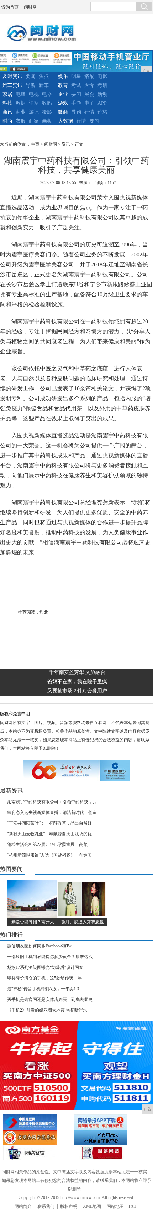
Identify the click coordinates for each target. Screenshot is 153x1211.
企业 (63, 94)
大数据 (65, 121)
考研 (102, 85)
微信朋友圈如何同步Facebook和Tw (39, 946)
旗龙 (43, 612)
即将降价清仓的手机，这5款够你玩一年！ (46, 978)
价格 (102, 112)
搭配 (89, 76)
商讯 (7, 112)
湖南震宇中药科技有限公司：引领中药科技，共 (52, 801)
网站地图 (115, 1206)
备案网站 (109, 1152)
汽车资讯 (12, 85)
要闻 (31, 76)
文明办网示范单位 (37, 1137)
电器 (47, 94)
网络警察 (38, 1152)
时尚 (7, 121)
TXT (132, 1206)
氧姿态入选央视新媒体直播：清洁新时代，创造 (52, 812)
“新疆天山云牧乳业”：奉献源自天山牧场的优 (49, 833)
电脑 (21, 94)
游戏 (63, 103)
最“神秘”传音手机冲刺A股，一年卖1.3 (43, 988)
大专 (89, 85)
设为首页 (10, 7)
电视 (34, 94)
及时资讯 (12, 76)
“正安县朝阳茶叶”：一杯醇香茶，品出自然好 (49, 823)
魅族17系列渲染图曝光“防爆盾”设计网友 (45, 967)
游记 (34, 112)
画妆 (47, 121)
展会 (89, 94)
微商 (63, 112)
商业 (21, 112)
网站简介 (23, 1206)
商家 (34, 121)
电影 (102, 76)
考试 (76, 85)
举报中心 (108, 1137)
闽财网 (30, 7)
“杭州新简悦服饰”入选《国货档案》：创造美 (49, 855)
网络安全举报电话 (108, 1122)
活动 (102, 94)
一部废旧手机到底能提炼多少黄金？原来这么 (50, 956)
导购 (31, 85)
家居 (7, 94)
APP (102, 103)
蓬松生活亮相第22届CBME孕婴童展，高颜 (47, 844)
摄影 (47, 112)
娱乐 (63, 76)
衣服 (21, 121)
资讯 (66, 144)
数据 (21, 103)
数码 (47, 103)
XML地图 (92, 1206)
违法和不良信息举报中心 (37, 1122)
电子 (89, 103)
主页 (35, 144)
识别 (34, 103)
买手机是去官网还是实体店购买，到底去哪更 (50, 999)
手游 (76, 103)
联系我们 (45, 1206)
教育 (63, 85)
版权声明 (68, 1206)
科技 (7, 103)
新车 (44, 85)
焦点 (44, 76)
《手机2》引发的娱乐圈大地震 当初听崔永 (47, 1010)
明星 (76, 76)
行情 (89, 112)
